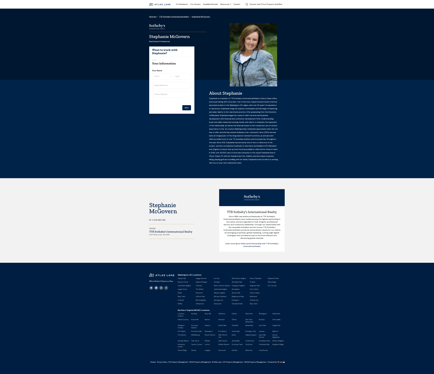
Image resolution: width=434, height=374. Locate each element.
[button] (225, 4)
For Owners (195, 4)
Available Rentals (210, 4)
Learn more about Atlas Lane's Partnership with (245, 243)
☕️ (284, 362)
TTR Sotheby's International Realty (174, 16)
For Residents (182, 4)
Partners (152, 16)
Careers (236, 4)
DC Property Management (178, 362)
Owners (153, 362)
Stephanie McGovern (201, 16)
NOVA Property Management (200, 362)
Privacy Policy (162, 362)
